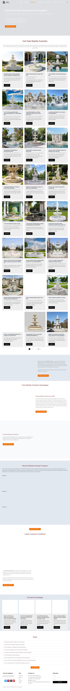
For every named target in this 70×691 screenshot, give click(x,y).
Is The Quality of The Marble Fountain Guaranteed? (15, 647)
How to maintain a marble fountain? (12, 655)
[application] (35, 2)
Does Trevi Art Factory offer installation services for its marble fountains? (20, 660)
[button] (35, 642)
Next (38, 349)
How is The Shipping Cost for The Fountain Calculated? (16, 649)
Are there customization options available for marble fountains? (18, 652)
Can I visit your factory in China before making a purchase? (17, 663)
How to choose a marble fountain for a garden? (15, 644)
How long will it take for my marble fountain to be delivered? (17, 657)
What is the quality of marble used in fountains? (15, 641)
